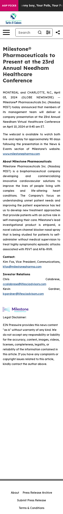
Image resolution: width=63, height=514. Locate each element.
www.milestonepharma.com (21, 153)
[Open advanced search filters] (48, 32)
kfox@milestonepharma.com (22, 266)
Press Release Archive (37, 492)
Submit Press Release (31, 500)
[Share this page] (57, 32)
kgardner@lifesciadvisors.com (23, 293)
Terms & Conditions (31, 508)
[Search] (40, 32)
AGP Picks (9, 5)
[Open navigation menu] (6, 32)
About (15, 492)
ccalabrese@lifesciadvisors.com (24, 284)
